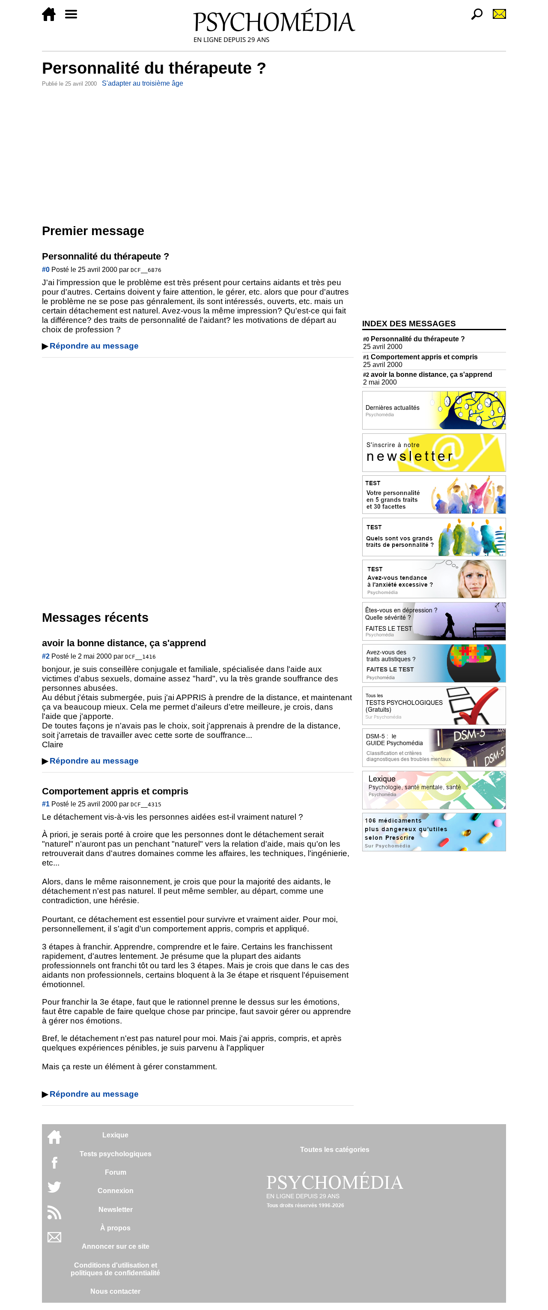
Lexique (115, 1135)
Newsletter (115, 1209)
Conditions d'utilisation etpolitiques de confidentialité (115, 1269)
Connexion (116, 1190)
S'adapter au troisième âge (142, 83)
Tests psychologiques (116, 1154)
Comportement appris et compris (420, 357)
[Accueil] (52, 18)
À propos (115, 1228)
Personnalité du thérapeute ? (414, 339)
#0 (46, 269)
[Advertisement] (198, 154)
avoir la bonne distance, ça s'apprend (427, 374)
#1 (46, 804)
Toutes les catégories (334, 1149)
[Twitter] (54, 1191)
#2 (46, 656)
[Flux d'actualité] (54, 1216)
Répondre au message (94, 345)
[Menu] (74, 18)
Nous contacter (115, 1291)
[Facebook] (54, 1166)
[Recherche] (473, 18)
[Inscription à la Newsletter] (495, 18)
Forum (115, 1172)
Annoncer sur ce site (115, 1246)
